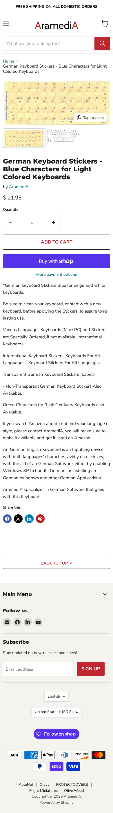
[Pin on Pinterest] (40, 518)
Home (8, 61)
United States (54, 711)
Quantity (10, 210)
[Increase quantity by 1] (53, 222)
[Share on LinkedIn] (29, 518)
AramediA (19, 187)
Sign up (90, 669)
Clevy (45, 784)
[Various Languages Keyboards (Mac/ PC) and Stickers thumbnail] (63, 138)
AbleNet (26, 784)
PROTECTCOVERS (72, 784)
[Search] (102, 43)
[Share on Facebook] (7, 518)
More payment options (56, 274)
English (54, 696)
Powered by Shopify (56, 802)
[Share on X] (18, 518)
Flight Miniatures (43, 790)
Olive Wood (74, 790)
